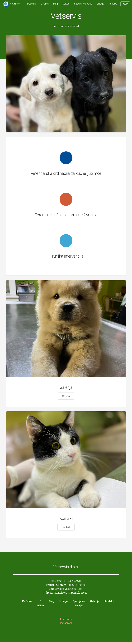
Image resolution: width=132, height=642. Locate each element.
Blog (55, 3)
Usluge (65, 3)
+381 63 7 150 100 (76, 584)
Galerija (100, 3)
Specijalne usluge (83, 3)
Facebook (66, 619)
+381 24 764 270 (70, 581)
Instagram (66, 623)
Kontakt (113, 3)
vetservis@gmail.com (70, 588)
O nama (45, 3)
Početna (31, 3)
